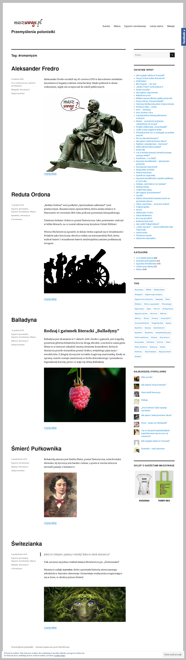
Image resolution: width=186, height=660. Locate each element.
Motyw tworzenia (144, 172)
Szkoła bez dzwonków (146, 238)
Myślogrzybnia (142, 187)
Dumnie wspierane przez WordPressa (52, 647)
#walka (162, 346)
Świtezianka (26, 543)
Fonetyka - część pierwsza (153, 449)
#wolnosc (138, 351)
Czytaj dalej (50, 173)
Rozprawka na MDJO (145, 170)
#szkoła (160, 342)
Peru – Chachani (143, 110)
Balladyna (24, 319)
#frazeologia (166, 304)
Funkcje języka (142, 207)
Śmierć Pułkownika (36, 448)
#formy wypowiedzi (151, 304)
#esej (167, 299)
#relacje (154, 337)
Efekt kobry (141, 81)
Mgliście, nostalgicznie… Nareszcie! (151, 144)
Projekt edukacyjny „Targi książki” (151, 127)
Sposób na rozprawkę (145, 175)
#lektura (14, 340)
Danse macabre (143, 90)
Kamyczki (140, 150)
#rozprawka (139, 342)
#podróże (138, 327)
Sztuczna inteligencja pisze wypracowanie (155, 104)
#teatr (168, 342)
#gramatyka (139, 308)
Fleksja (144, 400)
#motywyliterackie (142, 323)
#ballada (14, 564)
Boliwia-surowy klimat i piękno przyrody (154, 98)
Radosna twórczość (144, 221)
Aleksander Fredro (35, 68)
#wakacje (153, 346)
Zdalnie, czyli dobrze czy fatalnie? (151, 184)
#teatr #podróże (141, 346)
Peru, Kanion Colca (144, 112)
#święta (138, 356)
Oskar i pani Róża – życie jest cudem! (152, 204)
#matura (155, 318)
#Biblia (148, 289)
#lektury (138, 318)
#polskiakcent (159, 327)
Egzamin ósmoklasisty (135, 26)
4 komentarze (16, 568)
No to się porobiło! (144, 218)
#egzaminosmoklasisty (144, 299)
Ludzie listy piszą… (144, 190)
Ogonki (139, 195)
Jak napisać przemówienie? (148, 193)
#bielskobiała (159, 289)
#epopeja (159, 299)
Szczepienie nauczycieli (146, 167)
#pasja (168, 323)
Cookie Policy (59, 656)
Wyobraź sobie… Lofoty (146, 107)
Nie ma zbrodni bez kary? (147, 138)
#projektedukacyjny (163, 332)
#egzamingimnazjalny (153, 294)
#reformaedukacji (141, 337)
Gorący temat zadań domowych (150, 78)
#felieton (138, 304)
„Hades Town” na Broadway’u (149, 87)
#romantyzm (25, 89)
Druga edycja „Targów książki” (150, 101)
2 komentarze (16, 219)
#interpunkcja (167, 308)
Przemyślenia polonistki (33, 31)
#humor (157, 308)
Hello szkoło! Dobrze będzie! (148, 147)
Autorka (106, 26)
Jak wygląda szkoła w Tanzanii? (150, 75)
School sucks (141, 233)
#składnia (150, 342)
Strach (139, 210)
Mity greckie (147, 377)
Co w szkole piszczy (19, 83)
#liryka (146, 318)
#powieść (138, 332)
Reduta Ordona (30, 194)
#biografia (15, 89)
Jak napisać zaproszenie (147, 92)
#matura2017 (166, 318)
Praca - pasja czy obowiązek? (154, 423)
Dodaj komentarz (18, 93)
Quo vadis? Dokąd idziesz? (147, 224)
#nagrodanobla (157, 323)
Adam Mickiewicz (144, 215)
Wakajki (171, 26)
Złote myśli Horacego (150, 392)
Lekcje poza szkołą (144, 266)
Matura (117, 26)
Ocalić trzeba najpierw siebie (149, 130)
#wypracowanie (165, 351)
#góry (149, 308)
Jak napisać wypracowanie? (153, 385)
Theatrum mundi (144, 235)
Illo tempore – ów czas (146, 84)
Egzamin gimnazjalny (19, 208)
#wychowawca (150, 351)
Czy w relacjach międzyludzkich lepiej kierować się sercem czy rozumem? (155, 433)
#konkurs (153, 313)
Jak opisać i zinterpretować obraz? (151, 141)
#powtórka (15, 215)
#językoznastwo (141, 313)
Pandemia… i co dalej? (146, 158)
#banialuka (139, 289)
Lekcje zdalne (156, 26)
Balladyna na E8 (143, 95)
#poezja (14, 466)
